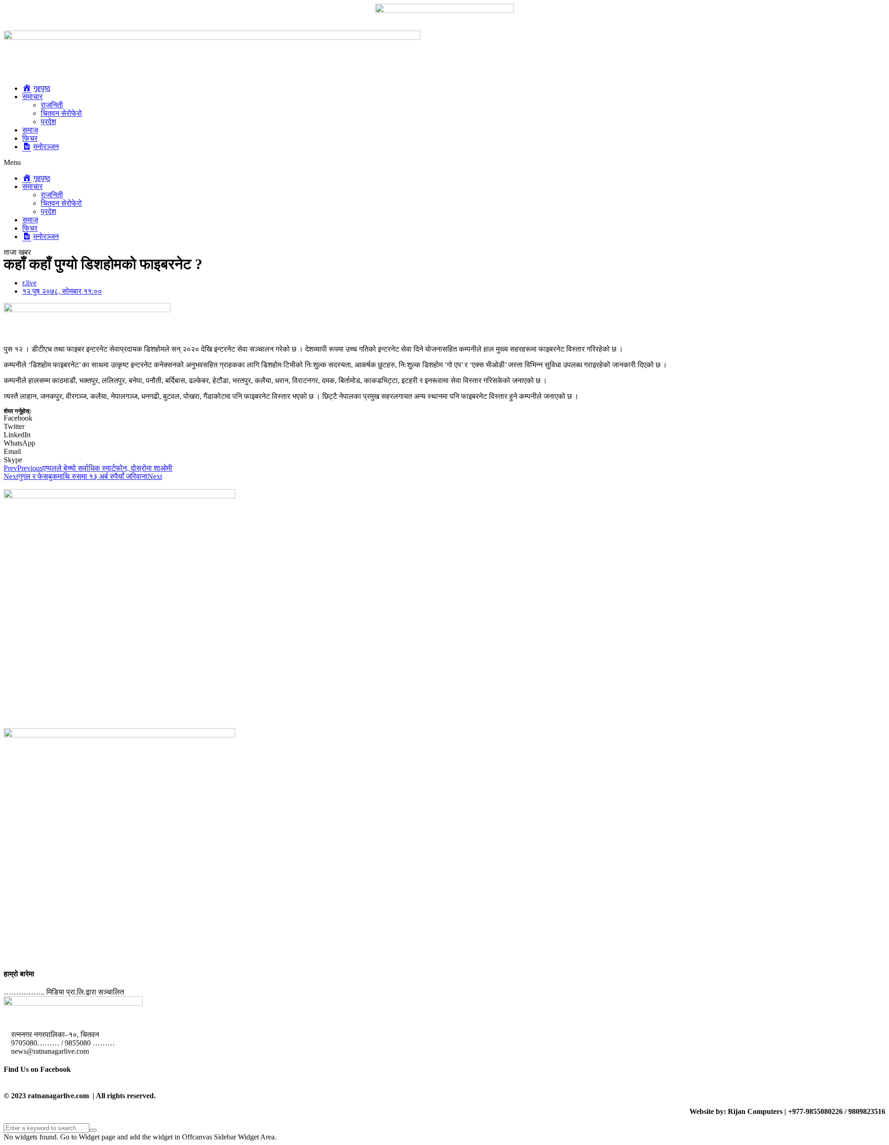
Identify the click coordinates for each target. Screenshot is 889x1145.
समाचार (32, 97)
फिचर (30, 138)
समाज (30, 130)
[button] (444, 162)
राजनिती (52, 105)
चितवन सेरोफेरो (61, 113)
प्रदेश (48, 122)
